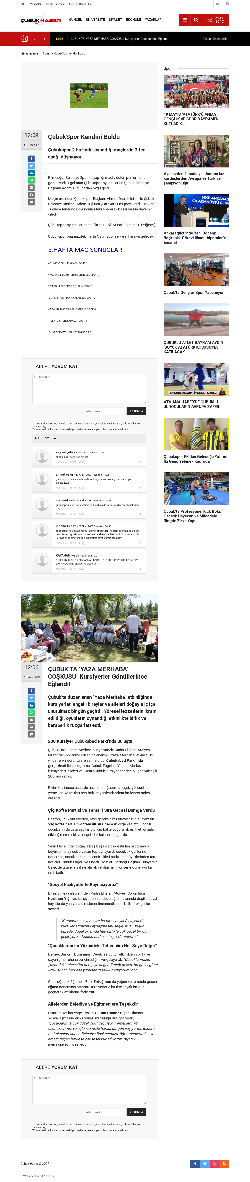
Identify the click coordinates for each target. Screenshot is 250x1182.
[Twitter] (31, 166)
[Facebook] (31, 159)
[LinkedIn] (31, 173)
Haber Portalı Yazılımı (40, 1176)
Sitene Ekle (85, 4)
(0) (74, 462)
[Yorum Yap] (31, 202)
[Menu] (184, 20)
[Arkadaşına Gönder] (31, 187)
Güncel (75, 19)
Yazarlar (153, 19)
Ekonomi (133, 19)
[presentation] (35, 39)
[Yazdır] (31, 195)
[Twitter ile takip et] (205, 1164)
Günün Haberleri (55, 4)
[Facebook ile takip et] (195, 1164)
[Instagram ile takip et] (215, 1164)
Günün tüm (216, 39)
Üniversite (95, 19)
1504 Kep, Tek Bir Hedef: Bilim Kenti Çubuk (100, 39)
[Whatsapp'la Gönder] (31, 180)
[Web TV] (218, 4)
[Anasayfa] (23, 4)
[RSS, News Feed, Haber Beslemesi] (224, 1164)
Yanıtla (63, 462)
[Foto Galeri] (227, 4)
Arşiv (71, 4)
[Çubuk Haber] (41, 19)
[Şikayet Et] (140, 462)
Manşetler (35, 4)
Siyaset (115, 19)
